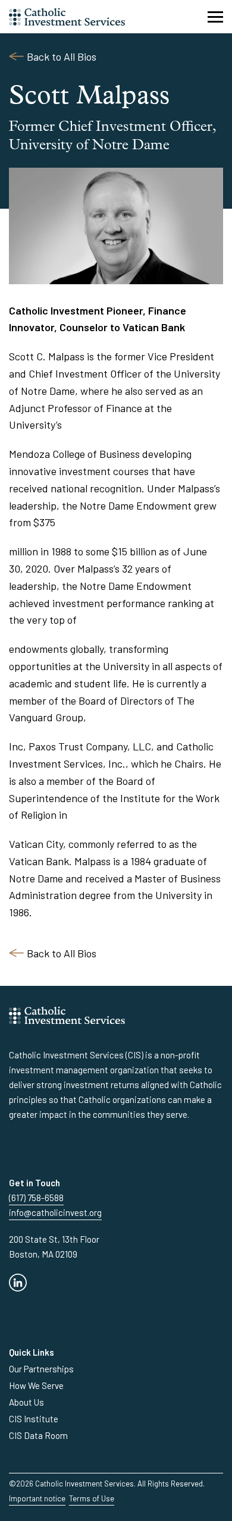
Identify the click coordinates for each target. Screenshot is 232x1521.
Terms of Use (91, 1498)
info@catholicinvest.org (55, 1212)
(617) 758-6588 (36, 1197)
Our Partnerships (41, 1368)
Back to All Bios (61, 56)
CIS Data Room (38, 1435)
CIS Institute (33, 1418)
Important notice (37, 1498)
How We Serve (36, 1385)
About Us (26, 1402)
